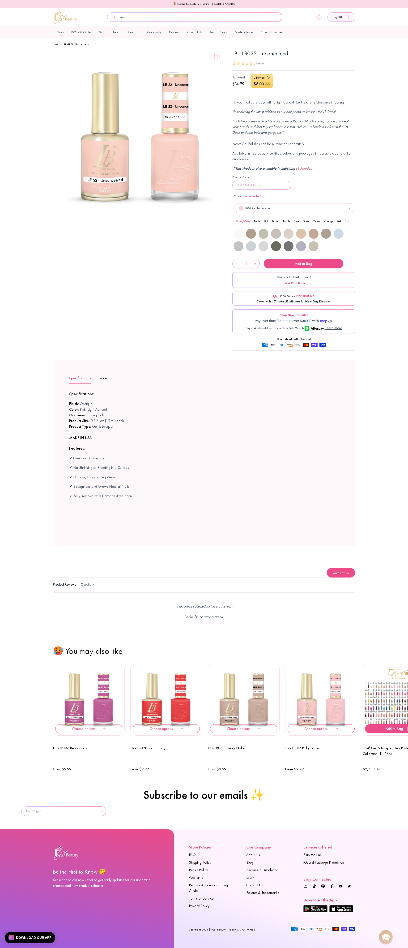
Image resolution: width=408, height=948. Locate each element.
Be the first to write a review (204, 617)
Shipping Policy (200, 862)
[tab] (64, 585)
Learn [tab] (102, 377)
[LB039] (288, 234)
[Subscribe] (101, 811)
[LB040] (301, 234)
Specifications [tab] (80, 377)
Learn (250, 877)
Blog (249, 862)
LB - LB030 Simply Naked (227, 747)
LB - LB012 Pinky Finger (302, 747)
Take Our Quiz (294, 283)
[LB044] (326, 234)
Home (56, 44)
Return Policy (198, 869)
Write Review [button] (340, 573)
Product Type (240, 177)
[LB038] (276, 234)
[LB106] (238, 246)
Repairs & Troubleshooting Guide (208, 888)
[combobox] (194, 17)
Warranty (196, 877)
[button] (341, 17)
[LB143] (288, 246)
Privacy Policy (199, 905)
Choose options (83, 728)
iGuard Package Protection (323, 862)
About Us (253, 854)
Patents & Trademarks (262, 892)
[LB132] (276, 246)
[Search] (113, 17)
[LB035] (251, 234)
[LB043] (314, 234)
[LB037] (263, 234)
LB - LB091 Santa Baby (147, 747)
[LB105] (339, 234)
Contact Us (254, 885)
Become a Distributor (262, 869)
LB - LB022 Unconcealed (77, 44)
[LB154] (314, 246)
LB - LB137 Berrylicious (70, 747)
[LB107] (251, 246)
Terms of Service (201, 898)
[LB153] (301, 246)
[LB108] (263, 246)
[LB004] (238, 234)
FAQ (192, 854)
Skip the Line (312, 854)
